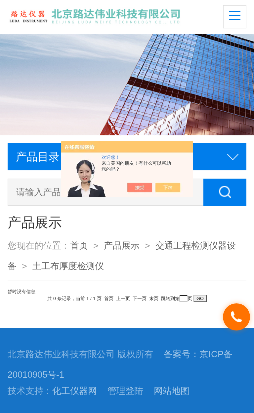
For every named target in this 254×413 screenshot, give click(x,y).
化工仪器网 (74, 391)
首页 (79, 246)
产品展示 (122, 246)
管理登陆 (125, 391)
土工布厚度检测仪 (68, 266)
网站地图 (172, 391)
